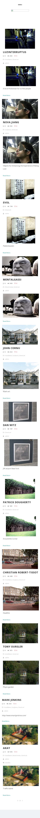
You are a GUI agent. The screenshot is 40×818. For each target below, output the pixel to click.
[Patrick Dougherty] (21, 536)
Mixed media (9, 287)
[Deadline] (21, 610)
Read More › (6, 721)
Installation (8, 59)
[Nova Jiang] (21, 163)
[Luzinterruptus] (21, 85)
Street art (15, 59)
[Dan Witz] (21, 465)
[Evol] (21, 243)
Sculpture (8, 130)
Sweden (7, 763)
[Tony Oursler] (21, 684)
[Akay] (21, 785)
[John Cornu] (21, 388)
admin (7, 63)
